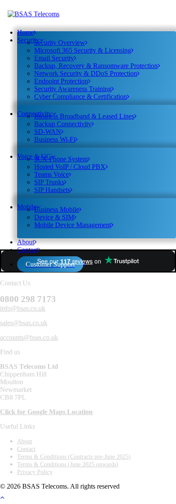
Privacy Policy (35, 472)
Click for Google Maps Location (46, 411)
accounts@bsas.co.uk (29, 337)
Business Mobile (56, 209)
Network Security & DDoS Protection (85, 73)
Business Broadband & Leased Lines (84, 116)
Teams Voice (51, 174)
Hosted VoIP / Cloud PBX (70, 166)
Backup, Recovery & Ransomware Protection (96, 65)
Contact (27, 249)
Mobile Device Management (72, 224)
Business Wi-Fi (54, 139)
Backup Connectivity (62, 123)
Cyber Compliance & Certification (80, 96)
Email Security (54, 58)
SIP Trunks (49, 182)
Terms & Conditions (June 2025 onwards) (67, 464)
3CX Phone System (61, 159)
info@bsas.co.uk (22, 308)
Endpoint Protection (61, 81)
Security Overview (59, 42)
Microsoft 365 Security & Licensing (82, 50)
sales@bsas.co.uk (23, 322)
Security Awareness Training (72, 88)
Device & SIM (54, 217)
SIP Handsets (52, 189)
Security (28, 40)
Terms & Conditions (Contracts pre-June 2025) (74, 457)
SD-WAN (47, 131)
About (24, 441)
